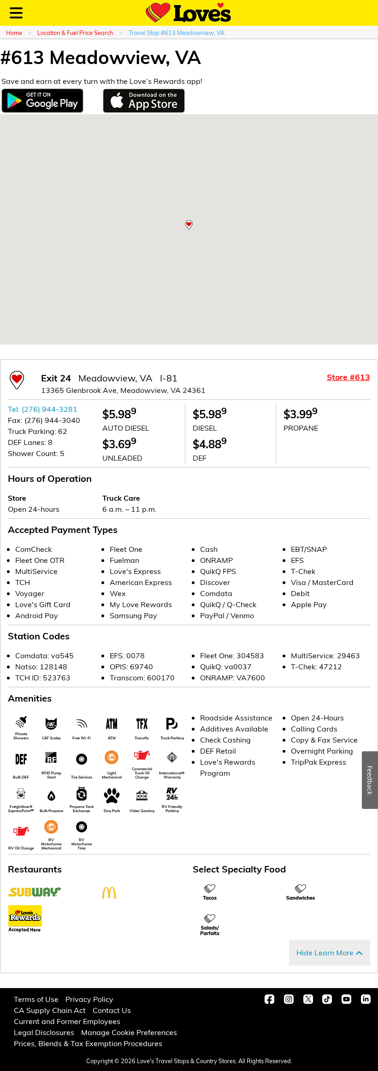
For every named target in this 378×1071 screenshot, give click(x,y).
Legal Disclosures (44, 1032)
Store (17, 498)
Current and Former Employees (67, 1021)
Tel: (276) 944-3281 (42, 409)
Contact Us (112, 1010)
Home (14, 32)
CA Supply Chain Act (50, 1010)
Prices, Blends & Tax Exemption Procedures (88, 1043)
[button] (189, 225)
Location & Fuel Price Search (75, 32)
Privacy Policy (89, 999)
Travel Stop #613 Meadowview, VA (176, 32)
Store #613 (348, 376)
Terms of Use (36, 999)
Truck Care (121, 498)
